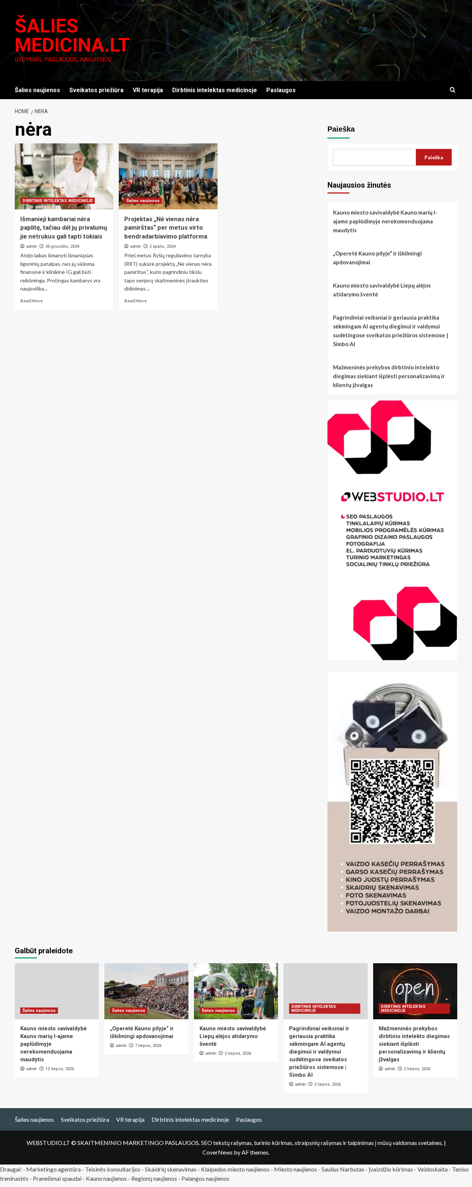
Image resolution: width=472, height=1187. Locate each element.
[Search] (452, 90)
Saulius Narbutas (343, 1169)
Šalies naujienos (37, 90)
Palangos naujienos (205, 1178)
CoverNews (217, 1152)
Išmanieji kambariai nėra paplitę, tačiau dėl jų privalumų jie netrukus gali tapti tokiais (63, 227)
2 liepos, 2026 (238, 1053)
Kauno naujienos (106, 1178)
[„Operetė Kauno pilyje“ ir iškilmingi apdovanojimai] (146, 991)
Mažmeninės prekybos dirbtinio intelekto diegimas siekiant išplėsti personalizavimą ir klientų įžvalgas (389, 376)
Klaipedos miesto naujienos (235, 1169)
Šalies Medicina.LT (72, 35)
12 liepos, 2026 (59, 1068)
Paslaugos (281, 90)
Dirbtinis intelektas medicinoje (214, 90)
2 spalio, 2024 (162, 246)
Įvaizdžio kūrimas (391, 1169)
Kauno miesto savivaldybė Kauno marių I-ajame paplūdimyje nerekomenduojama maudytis (385, 221)
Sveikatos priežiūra (96, 90)
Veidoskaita (432, 1169)
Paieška (341, 129)
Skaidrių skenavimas (171, 1169)
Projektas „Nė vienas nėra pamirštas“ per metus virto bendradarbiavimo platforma (165, 227)
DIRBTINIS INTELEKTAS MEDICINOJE (57, 200)
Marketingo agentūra (53, 1169)
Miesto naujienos (295, 1169)
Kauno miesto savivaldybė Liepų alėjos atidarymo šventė (382, 289)
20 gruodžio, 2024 (62, 246)
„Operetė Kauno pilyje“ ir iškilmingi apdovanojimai (377, 257)
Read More (31, 300)
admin (31, 246)
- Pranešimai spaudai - (58, 1178)
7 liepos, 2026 (148, 1045)
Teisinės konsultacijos (112, 1169)
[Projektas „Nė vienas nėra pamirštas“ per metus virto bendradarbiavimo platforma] (168, 176)
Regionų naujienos (154, 1178)
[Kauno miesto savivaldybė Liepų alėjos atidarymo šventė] (236, 991)
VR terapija (148, 90)
